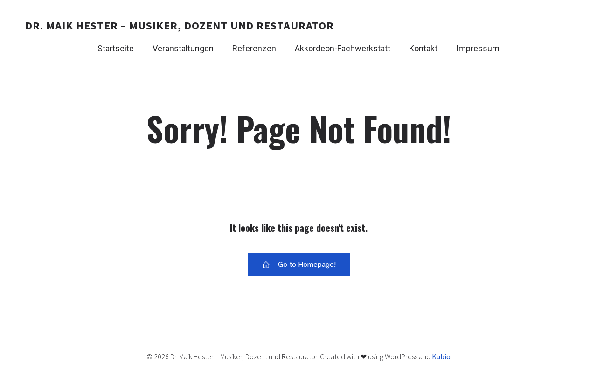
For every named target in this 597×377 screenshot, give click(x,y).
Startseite (115, 48)
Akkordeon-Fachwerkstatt (342, 48)
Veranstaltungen (183, 48)
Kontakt (423, 48)
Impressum (478, 48)
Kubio (441, 356)
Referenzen (254, 48)
